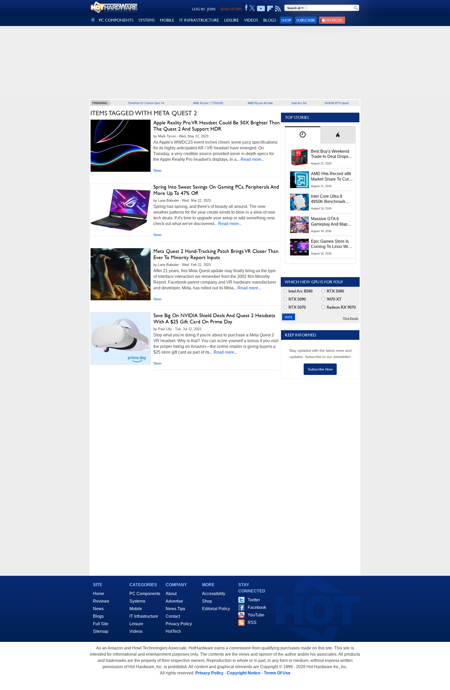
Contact (173, 616)
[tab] (302, 135)
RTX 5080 (335, 291)
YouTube (256, 615)
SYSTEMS (147, 20)
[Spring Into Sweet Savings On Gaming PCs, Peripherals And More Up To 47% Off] (121, 210)
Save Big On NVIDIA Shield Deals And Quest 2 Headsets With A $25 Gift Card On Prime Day (214, 318)
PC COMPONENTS (116, 20)
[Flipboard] (270, 8)
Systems (137, 601)
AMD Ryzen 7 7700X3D (208, 103)
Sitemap (100, 631)
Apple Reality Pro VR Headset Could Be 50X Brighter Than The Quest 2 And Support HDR (216, 125)
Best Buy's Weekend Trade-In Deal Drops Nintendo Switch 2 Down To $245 (330, 154)
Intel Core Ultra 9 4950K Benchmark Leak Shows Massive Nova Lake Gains (330, 199)
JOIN (211, 9)
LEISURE (231, 20)
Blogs (98, 616)
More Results (350, 318)
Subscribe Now (320, 369)
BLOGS (269, 20)
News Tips (175, 608)
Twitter (254, 600)
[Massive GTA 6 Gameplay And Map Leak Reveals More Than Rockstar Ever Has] (299, 224)
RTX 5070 (297, 307)
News (157, 170)
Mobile (135, 608)
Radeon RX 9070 (341, 307)
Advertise (174, 601)
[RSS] (278, 8)
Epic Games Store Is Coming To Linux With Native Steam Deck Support (331, 244)
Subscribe (305, 20)
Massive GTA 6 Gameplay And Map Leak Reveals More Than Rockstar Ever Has (329, 221)
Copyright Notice (243, 673)
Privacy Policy (179, 624)
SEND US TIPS (231, 9)
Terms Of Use (277, 673)
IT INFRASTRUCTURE (199, 20)
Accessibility (213, 593)
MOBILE (167, 20)
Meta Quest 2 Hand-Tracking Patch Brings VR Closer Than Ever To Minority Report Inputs (215, 254)
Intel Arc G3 (299, 103)
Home (98, 593)
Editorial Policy (216, 608)
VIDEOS (251, 20)
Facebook (257, 607)
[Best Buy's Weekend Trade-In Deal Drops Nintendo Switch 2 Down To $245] (299, 157)
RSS (252, 622)
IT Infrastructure (143, 616)
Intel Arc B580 (300, 291)
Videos (135, 631)
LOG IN (198, 9)
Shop (286, 20)
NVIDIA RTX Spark (337, 103)
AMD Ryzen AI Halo (260, 103)
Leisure (136, 624)
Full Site (100, 624)
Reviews (101, 601)
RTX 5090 (297, 299)
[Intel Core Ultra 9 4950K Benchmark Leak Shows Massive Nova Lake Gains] (299, 202)
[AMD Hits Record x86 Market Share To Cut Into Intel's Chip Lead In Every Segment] (299, 179)
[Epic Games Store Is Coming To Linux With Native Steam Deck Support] (299, 247)
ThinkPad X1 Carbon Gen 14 (146, 103)
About (171, 593)
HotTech (173, 631)
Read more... (252, 159)
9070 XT (334, 299)
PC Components (144, 593)
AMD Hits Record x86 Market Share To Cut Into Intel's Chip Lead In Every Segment (331, 176)
